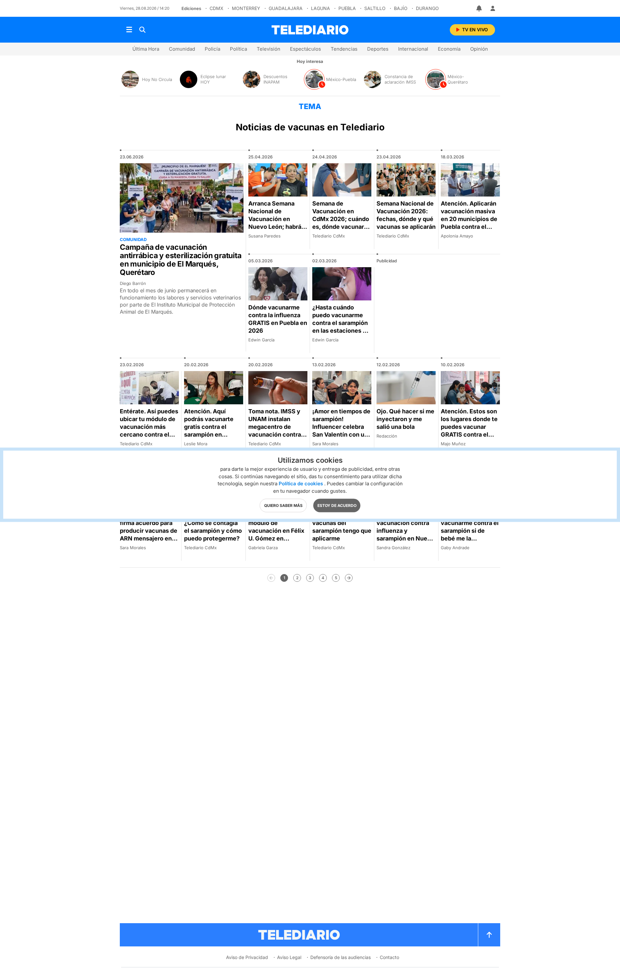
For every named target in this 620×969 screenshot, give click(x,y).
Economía (449, 49)
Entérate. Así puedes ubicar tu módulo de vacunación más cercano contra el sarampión (149, 427)
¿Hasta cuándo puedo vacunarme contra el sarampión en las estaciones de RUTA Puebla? (341, 323)
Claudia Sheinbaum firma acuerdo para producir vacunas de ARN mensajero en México (148, 531)
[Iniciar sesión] (493, 8)
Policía (212, 49)
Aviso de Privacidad (247, 957)
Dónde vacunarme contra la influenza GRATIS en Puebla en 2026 (277, 319)
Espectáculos (305, 49)
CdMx (216, 8)
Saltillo (375, 8)
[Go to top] (489, 934)
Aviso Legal (289, 957)
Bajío (401, 8)
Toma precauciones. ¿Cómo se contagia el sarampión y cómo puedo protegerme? (213, 527)
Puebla (347, 8)
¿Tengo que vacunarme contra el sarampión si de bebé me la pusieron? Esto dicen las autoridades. (470, 534)
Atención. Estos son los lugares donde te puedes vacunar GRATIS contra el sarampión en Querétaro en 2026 (469, 430)
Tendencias (344, 49)
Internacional (413, 49)
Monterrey (246, 8)
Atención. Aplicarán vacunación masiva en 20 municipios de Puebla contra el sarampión (469, 219)
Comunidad (182, 49)
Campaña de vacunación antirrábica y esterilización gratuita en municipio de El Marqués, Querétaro (181, 260)
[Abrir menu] (129, 29)
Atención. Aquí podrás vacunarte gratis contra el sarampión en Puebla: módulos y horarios (210, 430)
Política (238, 49)
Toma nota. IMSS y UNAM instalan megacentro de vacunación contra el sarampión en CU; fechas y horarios (277, 430)
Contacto (389, 957)
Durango (427, 8)
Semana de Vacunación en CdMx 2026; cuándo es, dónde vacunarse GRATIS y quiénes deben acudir (341, 223)
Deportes (377, 49)
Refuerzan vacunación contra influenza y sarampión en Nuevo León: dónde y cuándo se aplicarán (405, 534)
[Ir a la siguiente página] (348, 578)
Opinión (479, 49)
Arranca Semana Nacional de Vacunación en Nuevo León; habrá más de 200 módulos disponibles (277, 223)
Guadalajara (286, 8)
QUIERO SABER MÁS (283, 505)
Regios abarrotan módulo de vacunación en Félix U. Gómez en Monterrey (276, 531)
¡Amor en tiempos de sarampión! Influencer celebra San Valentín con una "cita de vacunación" (341, 430)
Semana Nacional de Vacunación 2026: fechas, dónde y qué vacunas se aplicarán (406, 215)
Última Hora (145, 49)
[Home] (310, 30)
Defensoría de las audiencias (340, 957)
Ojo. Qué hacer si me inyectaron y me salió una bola (405, 419)
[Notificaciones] (479, 8)
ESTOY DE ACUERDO (336, 505)
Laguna (320, 8)
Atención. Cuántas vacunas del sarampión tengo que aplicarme (341, 527)
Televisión (268, 49)
